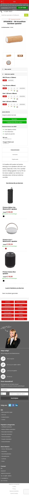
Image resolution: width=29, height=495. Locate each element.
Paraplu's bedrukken (6, 439)
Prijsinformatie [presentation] (15, 159)
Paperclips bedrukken (7, 434)
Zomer (3, 461)
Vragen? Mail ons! (8, 142)
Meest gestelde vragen (7, 412)
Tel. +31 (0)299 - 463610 (6, 475)
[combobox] (13, 15)
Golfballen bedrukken (7, 427)
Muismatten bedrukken (7, 431)
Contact (3, 419)
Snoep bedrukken (6, 441)
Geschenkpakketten (6, 454)
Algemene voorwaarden (14, 484)
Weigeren (15, 10)
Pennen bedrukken (6, 436)
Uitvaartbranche (5, 456)
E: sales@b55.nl (4, 478)
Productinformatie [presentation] (15, 149)
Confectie (4, 458)
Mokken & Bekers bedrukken (8, 429)
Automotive (4, 451)
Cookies (14, 486)
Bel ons (5, 137)
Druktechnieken (5, 417)
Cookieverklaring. (5, 7)
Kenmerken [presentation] (15, 154)
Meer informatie (12, 7)
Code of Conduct (14, 493)
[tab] (15, 150)
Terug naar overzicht (15, 19)
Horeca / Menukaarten (7, 449)
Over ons (4, 414)
